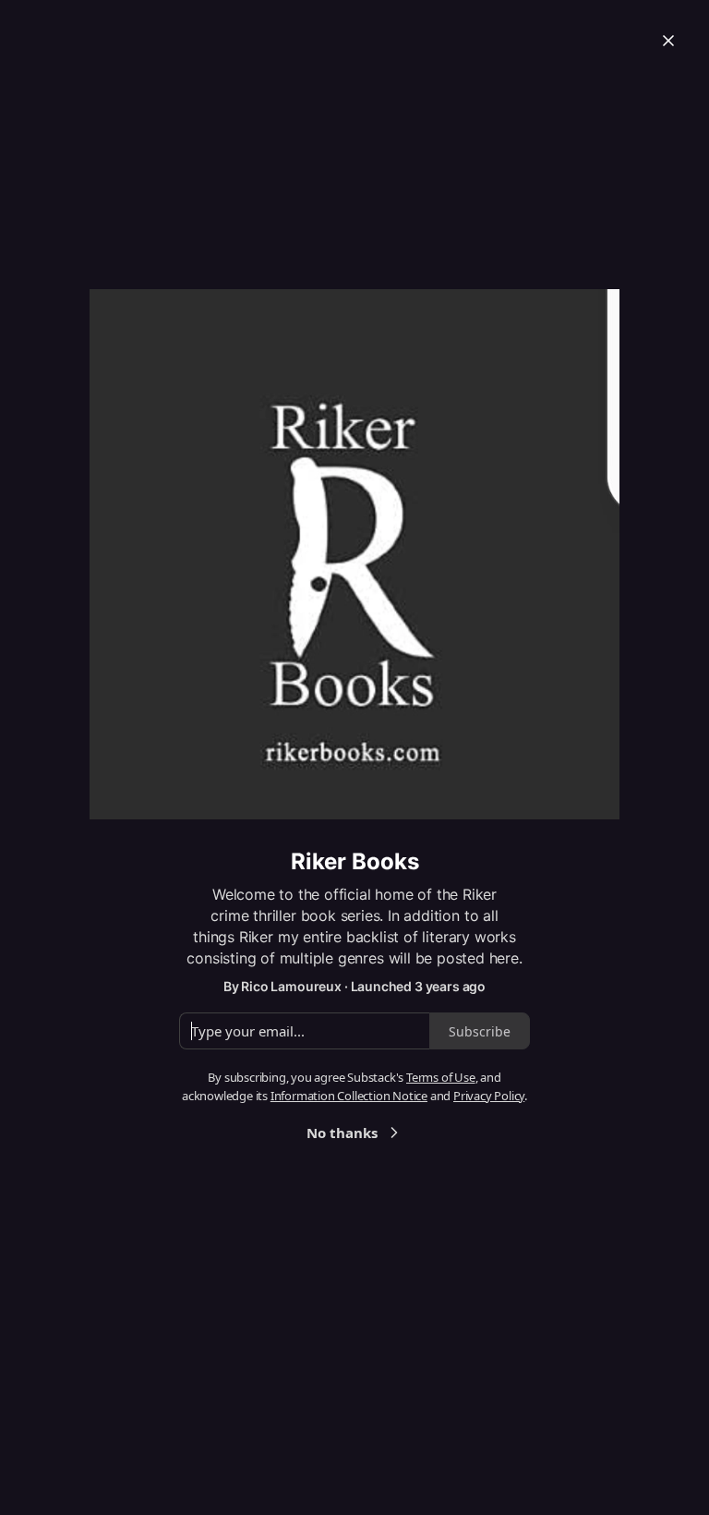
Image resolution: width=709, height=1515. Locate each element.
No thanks (342, 1132)
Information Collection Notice (348, 1095)
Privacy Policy (488, 1095)
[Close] (668, 40)
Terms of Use (440, 1077)
